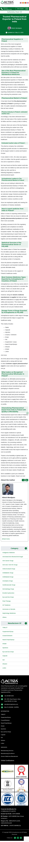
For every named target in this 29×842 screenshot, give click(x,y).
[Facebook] (15, 838)
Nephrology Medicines (9, 613)
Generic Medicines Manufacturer (9, 756)
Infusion (4, 664)
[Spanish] (23, 2)
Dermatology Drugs (8, 589)
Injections (5, 647)
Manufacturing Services (7, 750)
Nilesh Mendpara (17, 28)
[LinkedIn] (21, 838)
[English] (20, 2)
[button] (27, 9)
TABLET (4, 627)
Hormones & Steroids (8, 609)
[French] (28, 2)
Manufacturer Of (14, 623)
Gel (3, 660)
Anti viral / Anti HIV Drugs (9, 565)
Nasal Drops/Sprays (8, 639)
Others (4, 617)
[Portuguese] (25, 2)
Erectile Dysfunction (8, 593)
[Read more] (6, 539)
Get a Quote (20, 8)
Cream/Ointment (7, 635)
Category (14, 548)
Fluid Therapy (6, 601)
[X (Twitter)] (18, 838)
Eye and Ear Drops (8, 597)
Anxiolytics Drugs (7, 581)
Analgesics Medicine (8, 552)
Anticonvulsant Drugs (8, 569)
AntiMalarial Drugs (7, 577)
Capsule (4, 656)
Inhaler (4, 643)
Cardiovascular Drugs (8, 585)
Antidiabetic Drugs (7, 573)
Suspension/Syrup (7, 631)
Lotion (4, 668)
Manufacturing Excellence (8, 753)
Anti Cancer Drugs (7, 560)
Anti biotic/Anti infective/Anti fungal (12, 556)
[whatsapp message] (27, 412)
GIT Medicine (6, 605)
